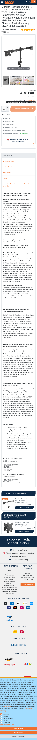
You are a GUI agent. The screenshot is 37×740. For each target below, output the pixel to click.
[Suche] (29, 1)
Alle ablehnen (18, 732)
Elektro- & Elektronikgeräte (9, 584)
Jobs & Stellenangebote (9, 589)
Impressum (9, 573)
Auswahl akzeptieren (18, 736)
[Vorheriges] (4, 55)
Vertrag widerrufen (28, 584)
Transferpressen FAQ (27, 577)
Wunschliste (6, 115)
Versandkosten (31, 100)
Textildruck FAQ (28, 579)
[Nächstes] (32, 55)
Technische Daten (8, 161)
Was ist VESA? (27, 575)
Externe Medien (8, 718)
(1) (34, 30)
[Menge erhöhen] (7, 107)
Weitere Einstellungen (7, 724)
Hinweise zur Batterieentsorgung (9, 580)
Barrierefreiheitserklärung (9, 587)
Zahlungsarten (9, 593)
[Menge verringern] (7, 110)
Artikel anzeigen (24, 507)
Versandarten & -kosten (9, 591)
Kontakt (27, 573)
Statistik (5, 716)
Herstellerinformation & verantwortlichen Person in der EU (18, 185)
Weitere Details (8, 167)
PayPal (5, 720)
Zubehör (5, 178)
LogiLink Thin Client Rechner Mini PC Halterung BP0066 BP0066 (24, 524)
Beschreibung (7, 155)
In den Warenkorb (22, 109)
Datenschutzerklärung (9, 577)
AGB (9, 571)
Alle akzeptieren (18, 728)
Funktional (6, 722)
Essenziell (6, 714)
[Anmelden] (27, 1)
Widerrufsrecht (9, 575)
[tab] (18, 155)
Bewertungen (7, 172)
